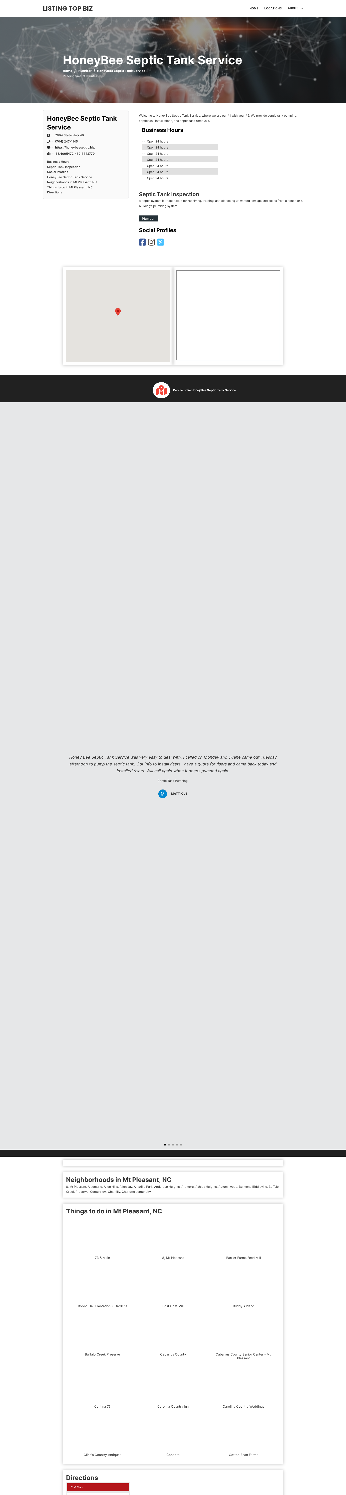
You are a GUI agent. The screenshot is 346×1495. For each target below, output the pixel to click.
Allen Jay (126, 1187)
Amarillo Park (143, 1187)
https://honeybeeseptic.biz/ (75, 147)
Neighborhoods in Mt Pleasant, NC (72, 182)
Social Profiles (57, 172)
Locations (273, 8)
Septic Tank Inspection (63, 167)
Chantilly (114, 1192)
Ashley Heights (206, 1187)
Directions (54, 192)
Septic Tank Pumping (173, 781)
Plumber (85, 71)
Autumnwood (227, 1187)
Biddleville (259, 1187)
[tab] (165, 1145)
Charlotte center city (136, 1192)
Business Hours (58, 162)
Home (253, 8)
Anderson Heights (167, 1187)
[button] (118, 312)
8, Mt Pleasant (76, 1187)
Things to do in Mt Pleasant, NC (70, 187)
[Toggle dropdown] (301, 8)
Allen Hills (111, 1187)
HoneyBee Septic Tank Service (69, 177)
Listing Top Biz (68, 8)
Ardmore (187, 1187)
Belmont (245, 1187)
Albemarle (95, 1187)
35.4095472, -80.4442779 (75, 154)
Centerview (98, 1192)
